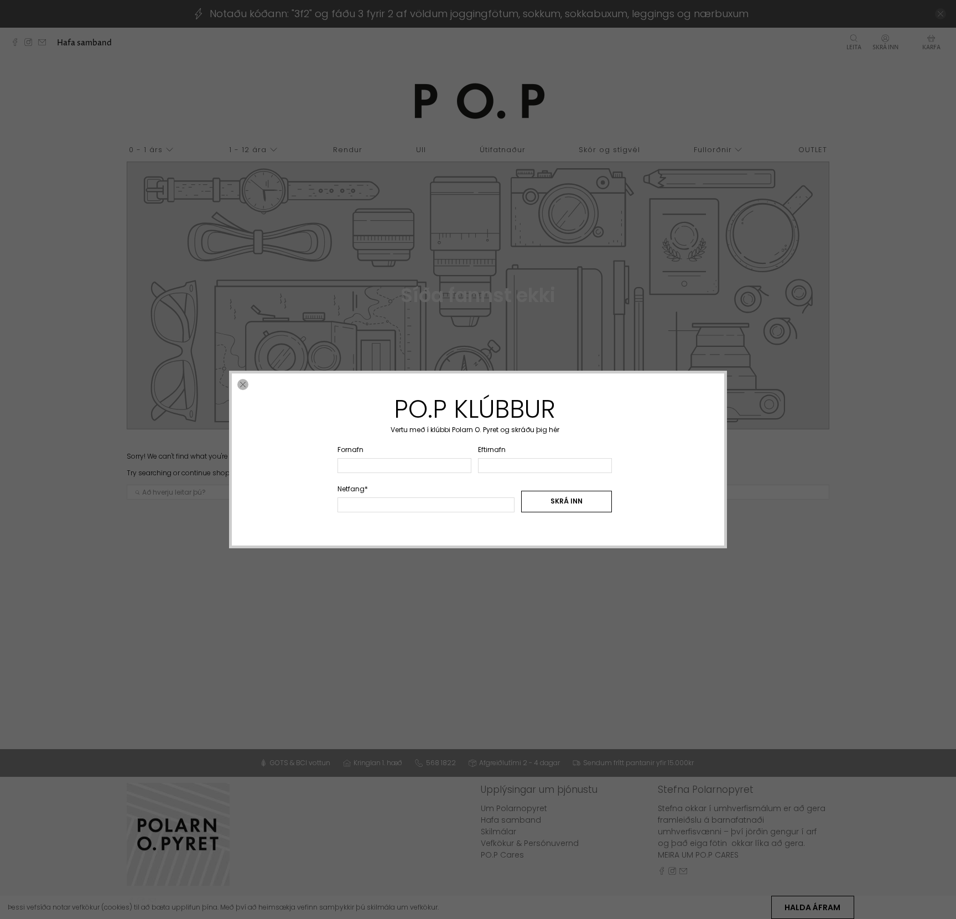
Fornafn (350, 449)
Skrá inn (566, 501)
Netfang (352, 489)
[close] (242, 384)
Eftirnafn (492, 449)
